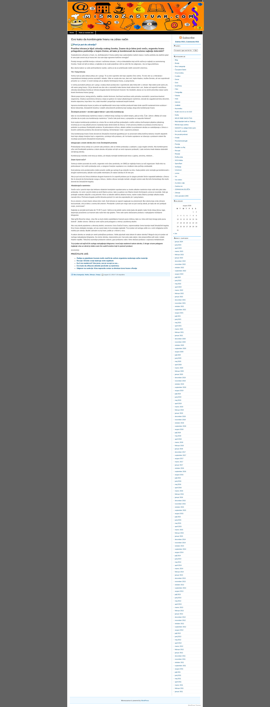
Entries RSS (180, 42)
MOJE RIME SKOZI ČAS (183, 118)
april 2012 (178, 643)
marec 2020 (179, 368)
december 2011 (180, 656)
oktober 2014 (179, 546)
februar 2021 (179, 332)
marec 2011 (179, 685)
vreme (177, 173)
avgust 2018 (179, 429)
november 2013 (180, 581)
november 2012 (180, 620)
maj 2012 (178, 640)
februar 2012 (179, 649)
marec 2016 (179, 491)
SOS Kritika (179, 160)
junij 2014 (178, 559)
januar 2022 (179, 296)
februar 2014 (179, 572)
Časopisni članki (180, 70)
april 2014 (178, 565)
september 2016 (180, 471)
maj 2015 (178, 523)
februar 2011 (179, 688)
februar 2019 (179, 410)
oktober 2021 (179, 306)
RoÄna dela (179, 157)
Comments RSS (192, 42)
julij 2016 (178, 478)
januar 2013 (179, 614)
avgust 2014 (179, 552)
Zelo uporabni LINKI (181, 196)
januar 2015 (179, 536)
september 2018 (180, 426)
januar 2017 (179, 465)
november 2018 (180, 419)
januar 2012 (179, 653)
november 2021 (180, 303)
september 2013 (180, 588)
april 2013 (178, 604)
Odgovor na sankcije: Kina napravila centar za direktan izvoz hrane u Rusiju (107, 268)
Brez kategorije (79, 274)
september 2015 (180, 510)
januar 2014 (179, 575)
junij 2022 (178, 280)
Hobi (176, 99)
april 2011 (178, 682)
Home (72, 32)
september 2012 (180, 627)
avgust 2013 (179, 591)
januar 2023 (179, 258)
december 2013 (180, 578)
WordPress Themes (194, 705)
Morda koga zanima (181, 125)
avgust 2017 (179, 458)
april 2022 (178, 287)
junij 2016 (178, 481)
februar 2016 (179, 494)
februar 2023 (179, 254)
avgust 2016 (179, 475)
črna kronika (179, 73)
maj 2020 (178, 361)
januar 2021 (179, 335)
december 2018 (180, 416)
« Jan (175, 233)
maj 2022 (178, 284)
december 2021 (180, 300)
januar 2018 (179, 449)
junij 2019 (178, 397)
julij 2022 (178, 277)
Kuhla (87, 274)
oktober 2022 (179, 267)
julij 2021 (178, 316)
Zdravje (92, 274)
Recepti (177, 150)
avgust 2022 (179, 274)
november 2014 (180, 542)
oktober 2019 (179, 384)
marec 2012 (179, 646)
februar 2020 (179, 371)
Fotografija (178, 92)
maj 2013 (178, 601)
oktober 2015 (179, 507)
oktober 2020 (179, 345)
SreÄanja (178, 167)
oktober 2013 (179, 585)
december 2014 (180, 539)
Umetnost (178, 170)
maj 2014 (178, 562)
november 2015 (180, 504)
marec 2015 (179, 530)
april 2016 (178, 487)
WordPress (145, 700)
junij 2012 (178, 636)
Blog (176, 60)
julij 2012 (178, 633)
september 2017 (180, 455)
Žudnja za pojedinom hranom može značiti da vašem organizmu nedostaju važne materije (112, 258)
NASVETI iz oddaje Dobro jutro (185, 128)
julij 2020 (178, 355)
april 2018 (178, 439)
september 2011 (180, 665)
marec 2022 (179, 290)
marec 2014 (179, 568)
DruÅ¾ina (178, 86)
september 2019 (180, 387)
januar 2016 (179, 497)
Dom (176, 82)
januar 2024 (179, 241)
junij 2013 (178, 598)
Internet (177, 102)
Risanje (177, 154)
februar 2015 (179, 533)
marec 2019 (179, 407)
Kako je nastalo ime (86, 32)
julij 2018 (178, 432)
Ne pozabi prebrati (181, 134)
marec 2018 (179, 442)
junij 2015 (178, 520)
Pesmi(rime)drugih (181, 141)
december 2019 (180, 377)
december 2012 (180, 617)
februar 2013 (179, 610)
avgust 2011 (179, 669)
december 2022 (180, 261)
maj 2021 (178, 322)
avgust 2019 (179, 390)
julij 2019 (178, 394)
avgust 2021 (179, 313)
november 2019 (180, 381)
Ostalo (177, 137)
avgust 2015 (179, 513)
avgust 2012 (179, 630)
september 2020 (180, 348)
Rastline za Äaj (180, 147)
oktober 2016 (179, 468)
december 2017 (180, 452)
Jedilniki (177, 105)
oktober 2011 (179, 662)
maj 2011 (178, 678)
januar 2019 (179, 413)
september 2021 (180, 309)
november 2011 (180, 659)
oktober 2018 (179, 423)
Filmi (176, 89)
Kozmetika (178, 108)
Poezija (177, 144)
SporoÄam (178, 163)
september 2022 (180, 271)
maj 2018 (178, 436)
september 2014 (180, 549)
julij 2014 (178, 555)
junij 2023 (178, 245)
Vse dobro (178, 180)
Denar (177, 79)
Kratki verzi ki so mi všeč (183, 112)
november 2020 (180, 342)
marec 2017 (179, 462)
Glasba (177, 95)
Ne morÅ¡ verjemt (181, 131)
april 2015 (178, 526)
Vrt (176, 176)
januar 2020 (179, 374)
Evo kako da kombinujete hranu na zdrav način (99, 39)
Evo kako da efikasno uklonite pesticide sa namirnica (98, 266)
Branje (177, 63)
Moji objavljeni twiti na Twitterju (185, 121)
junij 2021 (178, 319)
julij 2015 (178, 517)
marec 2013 (179, 607)
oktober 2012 (179, 623)
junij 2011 (178, 675)
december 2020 (180, 339)
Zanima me (179, 186)
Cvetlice (177, 76)
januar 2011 (179, 691)
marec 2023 (179, 251)
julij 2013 (178, 594)
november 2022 (180, 264)
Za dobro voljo (180, 183)
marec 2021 (179, 329)
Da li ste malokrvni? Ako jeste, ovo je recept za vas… (98, 263)
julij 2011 (178, 672)
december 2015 (180, 500)
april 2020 (178, 364)
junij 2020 (178, 358)
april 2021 (178, 326)
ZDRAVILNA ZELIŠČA (182, 189)
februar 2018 (179, 445)
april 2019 (178, 403)
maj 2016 (178, 484)
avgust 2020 (179, 352)
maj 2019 (178, 400)
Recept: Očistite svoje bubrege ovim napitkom (95, 261)
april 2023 (178, 248)
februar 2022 (179, 293)
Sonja (98, 274)
